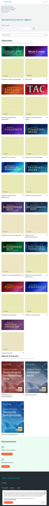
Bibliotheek (4, 489)
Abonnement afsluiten (7, 454)
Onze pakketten (5, 466)
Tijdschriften (12, 489)
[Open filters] (34, 28)
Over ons (19, 489)
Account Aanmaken (8, 502)
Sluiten (42, 502)
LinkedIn (4, 482)
